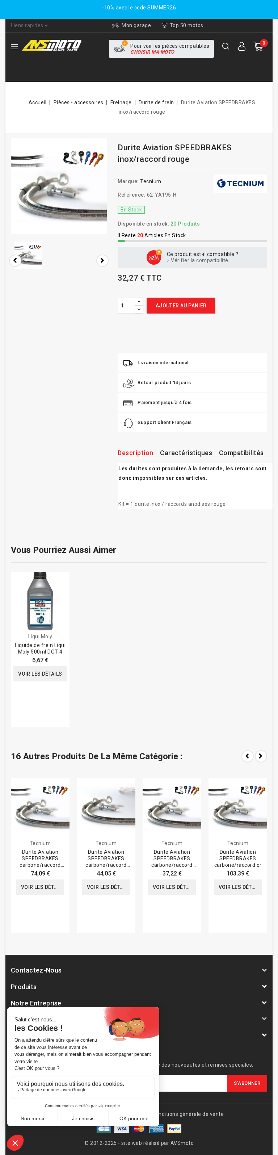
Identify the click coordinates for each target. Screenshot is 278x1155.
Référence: (132, 195)
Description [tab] (135, 453)
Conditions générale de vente (188, 1114)
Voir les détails (40, 674)
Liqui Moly (40, 636)
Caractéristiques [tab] (186, 453)
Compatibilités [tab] (241, 453)
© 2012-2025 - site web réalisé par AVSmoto (139, 1143)
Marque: (128, 181)
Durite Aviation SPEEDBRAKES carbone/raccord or (238, 858)
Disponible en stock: (143, 224)
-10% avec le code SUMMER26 (139, 7)
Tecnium (150, 181)
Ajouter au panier (181, 305)
